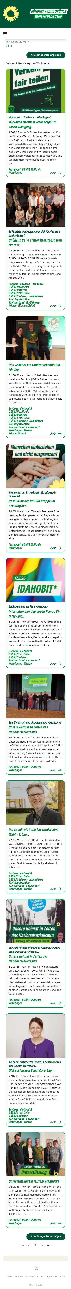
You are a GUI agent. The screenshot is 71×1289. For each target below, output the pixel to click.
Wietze (13, 305)
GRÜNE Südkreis (31, 169)
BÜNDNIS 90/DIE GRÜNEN (49, 11)
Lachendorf (33, 427)
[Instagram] (36, 1268)
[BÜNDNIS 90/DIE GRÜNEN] (11, 14)
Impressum (51, 1276)
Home (9, 1276)
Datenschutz (35, 1284)
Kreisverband (16, 302)
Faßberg (25, 284)
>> (48, 1245)
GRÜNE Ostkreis (18, 290)
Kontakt (19, 1276)
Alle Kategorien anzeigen (46, 55)
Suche (40, 1276)
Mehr (53, 172)
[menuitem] (9, 1276)
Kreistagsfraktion (19, 299)
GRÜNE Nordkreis (19, 287)
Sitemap (30, 1276)
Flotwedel (14, 169)
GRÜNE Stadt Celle (19, 293)
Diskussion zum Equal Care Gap (30, 1071)
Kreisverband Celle (18, 42)
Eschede (13, 284)
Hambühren (36, 296)
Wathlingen (15, 172)
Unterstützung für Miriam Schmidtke (34, 1181)
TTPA (62, 1276)
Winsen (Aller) (26, 305)
